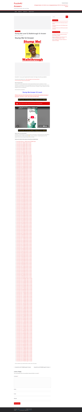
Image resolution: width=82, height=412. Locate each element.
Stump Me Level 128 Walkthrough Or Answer (24, 316)
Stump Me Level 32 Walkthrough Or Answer (24, 185)
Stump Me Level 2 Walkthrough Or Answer (23, 144)
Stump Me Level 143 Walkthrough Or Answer (24, 337)
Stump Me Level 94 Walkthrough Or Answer (24, 270)
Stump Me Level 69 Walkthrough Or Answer (24, 236)
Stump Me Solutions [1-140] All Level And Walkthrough (26, 141)
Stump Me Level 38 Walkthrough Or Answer (24, 193)
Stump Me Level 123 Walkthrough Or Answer (24, 310)
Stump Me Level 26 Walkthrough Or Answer (24, 177)
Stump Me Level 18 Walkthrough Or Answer (24, 166)
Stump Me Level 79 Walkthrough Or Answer (24, 249)
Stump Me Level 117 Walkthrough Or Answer (24, 301)
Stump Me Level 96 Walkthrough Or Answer (24, 273)
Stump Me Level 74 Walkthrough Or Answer (24, 242)
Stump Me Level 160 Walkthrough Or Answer (24, 360)
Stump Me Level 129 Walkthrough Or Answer (24, 318)
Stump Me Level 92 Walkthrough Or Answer (24, 267)
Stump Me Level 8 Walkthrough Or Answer (23, 152)
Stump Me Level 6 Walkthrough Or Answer (23, 149)
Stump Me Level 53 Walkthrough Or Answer (24, 214)
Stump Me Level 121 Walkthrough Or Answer (24, 307)
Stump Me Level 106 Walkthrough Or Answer (24, 286)
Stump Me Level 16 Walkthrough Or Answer (24, 163)
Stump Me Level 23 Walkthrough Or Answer (24, 172)
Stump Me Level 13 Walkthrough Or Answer (24, 159)
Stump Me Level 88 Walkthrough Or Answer (24, 262)
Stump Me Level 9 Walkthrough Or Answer (23, 153)
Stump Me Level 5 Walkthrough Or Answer (23, 148)
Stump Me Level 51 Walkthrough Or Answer (24, 211)
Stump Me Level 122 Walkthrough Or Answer (24, 308)
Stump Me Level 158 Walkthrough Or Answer (24, 358)
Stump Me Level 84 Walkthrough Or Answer (24, 257)
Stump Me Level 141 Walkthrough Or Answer (24, 334)
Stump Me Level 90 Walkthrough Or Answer (24, 264)
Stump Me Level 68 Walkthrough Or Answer (24, 234)
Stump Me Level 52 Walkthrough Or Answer (24, 212)
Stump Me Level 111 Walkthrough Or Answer (24, 293)
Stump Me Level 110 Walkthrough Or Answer (24, 292)
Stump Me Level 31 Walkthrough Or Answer (24, 183)
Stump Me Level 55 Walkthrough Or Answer (24, 216)
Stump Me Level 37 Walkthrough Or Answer (24, 192)
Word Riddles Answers (45, 5)
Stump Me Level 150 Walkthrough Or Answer (24, 347)
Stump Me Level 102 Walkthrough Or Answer (24, 281)
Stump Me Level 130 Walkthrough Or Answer (24, 319)
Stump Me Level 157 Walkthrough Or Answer (24, 356)
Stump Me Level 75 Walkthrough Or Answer (24, 244)
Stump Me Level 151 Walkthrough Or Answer (24, 348)
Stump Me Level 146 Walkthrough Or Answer (24, 341)
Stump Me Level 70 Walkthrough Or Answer (24, 237)
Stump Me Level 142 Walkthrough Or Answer (24, 336)
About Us (20, 11)
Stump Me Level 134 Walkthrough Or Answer (24, 325)
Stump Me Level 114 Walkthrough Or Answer (24, 297)
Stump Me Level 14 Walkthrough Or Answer (24, 160)
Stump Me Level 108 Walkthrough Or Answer (24, 289)
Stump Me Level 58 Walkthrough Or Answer (24, 220)
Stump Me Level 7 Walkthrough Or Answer (23, 151)
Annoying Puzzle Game (53, 5)
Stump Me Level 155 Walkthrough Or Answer (24, 353)
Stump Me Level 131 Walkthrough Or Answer (24, 321)
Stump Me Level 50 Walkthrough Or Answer (24, 210)
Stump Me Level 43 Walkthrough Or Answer (24, 200)
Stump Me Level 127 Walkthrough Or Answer (24, 315)
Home (16, 11)
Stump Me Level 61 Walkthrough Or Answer (24, 225)
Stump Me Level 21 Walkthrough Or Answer (24, 170)
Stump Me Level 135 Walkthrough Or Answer (24, 326)
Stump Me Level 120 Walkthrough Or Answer (24, 305)
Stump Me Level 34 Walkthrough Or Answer (24, 188)
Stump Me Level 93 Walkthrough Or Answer (24, 268)
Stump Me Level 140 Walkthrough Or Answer (24, 333)
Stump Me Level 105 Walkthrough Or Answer (24, 285)
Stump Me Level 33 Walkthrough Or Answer (24, 186)
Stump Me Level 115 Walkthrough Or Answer (24, 299)
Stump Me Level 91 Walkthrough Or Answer (24, 266)
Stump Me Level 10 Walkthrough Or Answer (24, 155)
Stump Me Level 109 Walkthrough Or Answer (24, 290)
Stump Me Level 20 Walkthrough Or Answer (24, 168)
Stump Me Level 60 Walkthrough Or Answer (24, 223)
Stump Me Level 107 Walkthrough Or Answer (24, 288)
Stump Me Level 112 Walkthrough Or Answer (24, 294)
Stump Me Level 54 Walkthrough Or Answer (24, 215)
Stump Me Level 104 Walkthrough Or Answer (24, 284)
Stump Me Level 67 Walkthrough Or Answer (24, 233)
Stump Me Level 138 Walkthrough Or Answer (24, 330)
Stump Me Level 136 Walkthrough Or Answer (24, 327)
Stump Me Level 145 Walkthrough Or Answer (24, 340)
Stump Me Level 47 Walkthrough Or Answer (24, 205)
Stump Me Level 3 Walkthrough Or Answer (23, 145)
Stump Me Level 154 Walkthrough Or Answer (24, 352)
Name (15, 389)
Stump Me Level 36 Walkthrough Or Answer (24, 190)
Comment (16, 376)
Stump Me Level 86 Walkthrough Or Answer (24, 259)
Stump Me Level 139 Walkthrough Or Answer (24, 332)
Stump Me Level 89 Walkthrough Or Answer (24, 263)
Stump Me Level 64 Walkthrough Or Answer (24, 229)
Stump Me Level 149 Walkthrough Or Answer (24, 345)
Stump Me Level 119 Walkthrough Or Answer (24, 304)
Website (15, 398)
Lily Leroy (53, 34)
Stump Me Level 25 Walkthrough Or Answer (24, 175)
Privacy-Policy (31, 11)
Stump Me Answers (17, 31)
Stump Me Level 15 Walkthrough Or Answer (24, 162)
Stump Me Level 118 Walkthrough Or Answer (24, 303)
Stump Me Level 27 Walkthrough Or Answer (24, 178)
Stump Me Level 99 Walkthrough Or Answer (24, 277)
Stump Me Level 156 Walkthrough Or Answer (24, 355)
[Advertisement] (32, 22)
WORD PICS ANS (60, 5)
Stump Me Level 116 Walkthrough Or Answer (24, 300)
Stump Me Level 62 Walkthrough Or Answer (24, 226)
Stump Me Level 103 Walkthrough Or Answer (24, 282)
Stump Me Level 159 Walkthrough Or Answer (24, 359)
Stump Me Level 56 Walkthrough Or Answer (24, 218)
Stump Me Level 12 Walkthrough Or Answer (24, 157)
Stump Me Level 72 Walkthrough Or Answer (24, 240)
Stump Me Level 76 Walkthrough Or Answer (24, 245)
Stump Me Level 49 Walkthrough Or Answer (24, 208)
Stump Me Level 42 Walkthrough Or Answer (24, 199)
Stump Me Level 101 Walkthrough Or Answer (24, 279)
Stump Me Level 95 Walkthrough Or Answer (24, 271)
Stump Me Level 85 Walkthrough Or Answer (24, 256)
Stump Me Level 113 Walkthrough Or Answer (24, 296)
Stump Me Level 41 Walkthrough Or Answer (24, 197)
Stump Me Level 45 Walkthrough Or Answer (24, 203)
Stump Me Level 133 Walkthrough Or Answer (24, 323)
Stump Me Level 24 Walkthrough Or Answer (24, 174)
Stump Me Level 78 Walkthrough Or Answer (24, 248)
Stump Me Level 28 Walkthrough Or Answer (24, 179)
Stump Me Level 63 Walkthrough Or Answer (24, 227)
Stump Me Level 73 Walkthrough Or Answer (24, 241)
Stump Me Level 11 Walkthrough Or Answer (24, 156)
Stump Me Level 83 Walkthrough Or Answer (24, 255)
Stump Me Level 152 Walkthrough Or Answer (24, 349)
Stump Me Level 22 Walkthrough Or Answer (24, 171)
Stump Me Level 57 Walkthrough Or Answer (24, 219)
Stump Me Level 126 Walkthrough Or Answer (24, 314)
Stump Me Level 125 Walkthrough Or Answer (24, 312)
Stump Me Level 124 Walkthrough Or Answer (24, 311)
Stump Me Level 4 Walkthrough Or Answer (23, 146)
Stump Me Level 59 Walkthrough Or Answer (24, 222)
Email (15, 393)
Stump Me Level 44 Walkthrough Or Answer (24, 201)
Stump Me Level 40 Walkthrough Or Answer (24, 196)
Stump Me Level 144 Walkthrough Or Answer (24, 338)
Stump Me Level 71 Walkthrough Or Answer (24, 238)
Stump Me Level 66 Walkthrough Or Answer (24, 231)
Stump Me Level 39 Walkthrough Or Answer (24, 194)
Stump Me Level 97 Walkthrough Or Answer (24, 274)
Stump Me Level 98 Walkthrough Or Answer (24, 275)
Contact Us (25, 11)
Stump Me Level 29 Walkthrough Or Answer (24, 181)
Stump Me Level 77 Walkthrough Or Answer (24, 247)
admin (22, 35)
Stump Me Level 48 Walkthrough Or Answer (24, 207)
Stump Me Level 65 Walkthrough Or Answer (24, 230)
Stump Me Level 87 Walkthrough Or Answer (24, 260)
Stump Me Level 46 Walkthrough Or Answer (24, 204)
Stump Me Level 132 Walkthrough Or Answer (24, 322)
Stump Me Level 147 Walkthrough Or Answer (24, 342)
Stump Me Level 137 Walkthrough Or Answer (24, 329)
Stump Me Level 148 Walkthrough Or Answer (24, 344)
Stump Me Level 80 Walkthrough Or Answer (24, 251)
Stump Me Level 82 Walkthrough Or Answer (24, 253)
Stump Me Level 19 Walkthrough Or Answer (24, 167)
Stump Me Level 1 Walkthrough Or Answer (23, 142)
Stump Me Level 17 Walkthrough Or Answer (24, 164)
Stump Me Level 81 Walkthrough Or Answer (24, 252)
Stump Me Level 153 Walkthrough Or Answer (24, 351)
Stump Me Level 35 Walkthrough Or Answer (24, 189)
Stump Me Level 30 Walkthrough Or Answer (24, 182)
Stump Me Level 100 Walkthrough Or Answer (24, 278)
